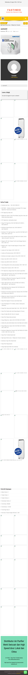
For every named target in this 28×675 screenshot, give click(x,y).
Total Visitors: (5, 506)
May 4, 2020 (9, 31)
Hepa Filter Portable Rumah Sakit (8, 335)
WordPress (22, 671)
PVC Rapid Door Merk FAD (7, 212)
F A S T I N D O (14, 10)
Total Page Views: (5, 509)
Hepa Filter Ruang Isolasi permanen (9, 317)
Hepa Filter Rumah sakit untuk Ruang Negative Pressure (13, 311)
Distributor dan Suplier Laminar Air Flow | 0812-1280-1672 (13, 256)
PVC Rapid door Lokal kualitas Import (9, 220)
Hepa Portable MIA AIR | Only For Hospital (10, 314)
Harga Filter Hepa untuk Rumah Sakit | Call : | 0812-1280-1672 (14, 308)
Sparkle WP (18, 673)
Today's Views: (5, 495)
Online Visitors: (5, 492)
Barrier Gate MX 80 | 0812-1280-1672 (9, 262)
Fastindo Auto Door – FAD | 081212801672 (10, 205)
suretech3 (5, 85)
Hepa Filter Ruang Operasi (7, 343)
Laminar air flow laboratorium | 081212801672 (11, 253)
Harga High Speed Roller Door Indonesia (10, 346)
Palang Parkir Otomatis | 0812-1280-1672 (10, 267)
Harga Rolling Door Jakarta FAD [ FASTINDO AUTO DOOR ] (13, 320)
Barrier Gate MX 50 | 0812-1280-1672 (9, 259)
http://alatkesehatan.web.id (14, 659)
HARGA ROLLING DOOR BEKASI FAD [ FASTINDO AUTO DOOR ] (14, 323)
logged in (9, 95)
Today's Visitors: (5, 498)
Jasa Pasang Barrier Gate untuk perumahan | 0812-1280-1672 (14, 264)
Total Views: (4, 503)
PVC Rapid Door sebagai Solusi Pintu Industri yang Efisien (13, 270)
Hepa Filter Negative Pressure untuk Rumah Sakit (12, 300)
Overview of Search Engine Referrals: (9, 512)
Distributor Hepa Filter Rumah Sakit (9, 340)
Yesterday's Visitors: (6, 501)
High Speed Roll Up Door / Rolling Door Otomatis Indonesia (14, 338)
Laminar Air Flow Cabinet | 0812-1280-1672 (10, 250)
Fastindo (16, 31)
